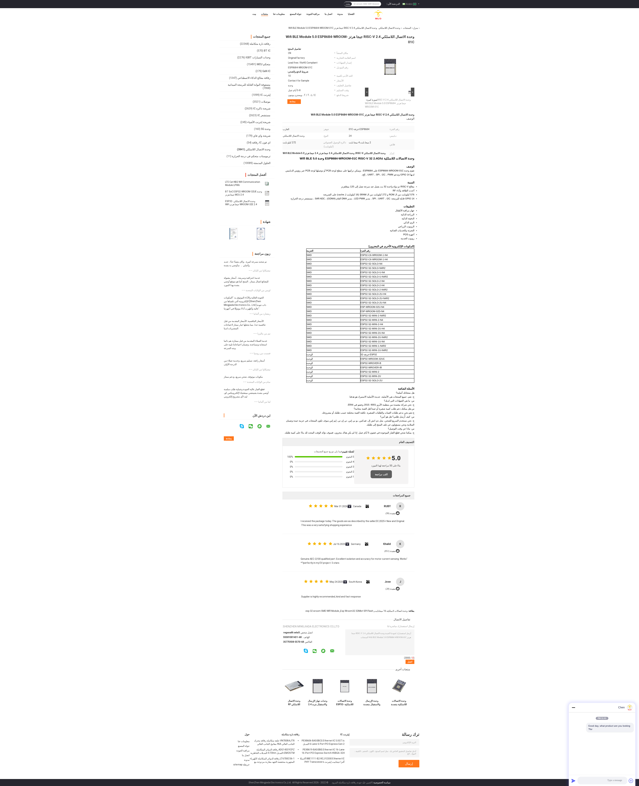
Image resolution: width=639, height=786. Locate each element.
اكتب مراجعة (381, 474)
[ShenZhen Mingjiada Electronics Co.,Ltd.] (378, 15)
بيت (254, 14)
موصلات (265, 101)
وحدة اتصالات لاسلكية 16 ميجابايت (391, 611)
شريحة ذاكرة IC (261, 108)
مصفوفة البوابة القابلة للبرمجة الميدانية (249, 84)
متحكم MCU (263, 64)
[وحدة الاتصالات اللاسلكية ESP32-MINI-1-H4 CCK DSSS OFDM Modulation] (344, 686)
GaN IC (266, 71)
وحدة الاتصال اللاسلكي (389, 28)
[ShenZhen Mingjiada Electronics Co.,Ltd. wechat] (253, 426)
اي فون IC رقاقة (261, 142)
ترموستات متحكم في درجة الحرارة (251, 156)
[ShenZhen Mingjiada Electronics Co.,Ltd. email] (270, 426)
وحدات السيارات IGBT (258, 57)
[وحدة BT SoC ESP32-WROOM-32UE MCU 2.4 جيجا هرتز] (267, 193)
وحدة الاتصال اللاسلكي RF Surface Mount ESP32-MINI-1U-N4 (294, 703)
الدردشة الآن (394, 3)
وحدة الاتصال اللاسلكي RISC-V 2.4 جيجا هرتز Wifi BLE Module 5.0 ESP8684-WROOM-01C (388, 103)
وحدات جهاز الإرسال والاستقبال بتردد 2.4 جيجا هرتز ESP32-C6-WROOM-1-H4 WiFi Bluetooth (317, 703)
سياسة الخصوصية (382, 782)
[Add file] (631, 780)
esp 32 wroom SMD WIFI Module (322, 611)
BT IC (267, 50)
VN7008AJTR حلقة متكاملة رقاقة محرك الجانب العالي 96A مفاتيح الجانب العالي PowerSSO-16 (274, 742)
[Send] (573, 780)
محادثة (293, 101)
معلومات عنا (279, 14)
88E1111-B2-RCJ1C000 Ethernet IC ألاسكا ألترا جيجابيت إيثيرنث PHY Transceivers (322, 760)
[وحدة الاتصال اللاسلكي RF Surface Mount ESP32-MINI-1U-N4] (294, 686)
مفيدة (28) (391, 589)
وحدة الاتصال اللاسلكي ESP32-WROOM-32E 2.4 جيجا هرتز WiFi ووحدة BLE (241, 204)
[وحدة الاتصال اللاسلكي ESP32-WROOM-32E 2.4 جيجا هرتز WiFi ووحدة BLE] (267, 203)
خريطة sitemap (241, 764)
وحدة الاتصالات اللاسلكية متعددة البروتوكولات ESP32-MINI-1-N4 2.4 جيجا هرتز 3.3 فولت (399, 703)
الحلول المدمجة (261, 163)
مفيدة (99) (391, 513)
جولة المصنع (296, 14)
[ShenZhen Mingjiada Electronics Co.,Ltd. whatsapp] (261, 426)
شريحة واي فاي (261, 135)
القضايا (351, 14)
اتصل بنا (328, 14)
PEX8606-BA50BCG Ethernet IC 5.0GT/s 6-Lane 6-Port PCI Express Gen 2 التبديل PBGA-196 (323, 742)
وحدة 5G (265, 129)
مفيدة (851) (390, 551)
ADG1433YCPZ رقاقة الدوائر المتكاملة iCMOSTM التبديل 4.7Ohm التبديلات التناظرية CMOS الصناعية (272, 751)
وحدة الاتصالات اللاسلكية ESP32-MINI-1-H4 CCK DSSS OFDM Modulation (344, 703)
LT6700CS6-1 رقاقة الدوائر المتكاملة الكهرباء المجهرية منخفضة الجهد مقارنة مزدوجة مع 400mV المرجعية (272, 760)
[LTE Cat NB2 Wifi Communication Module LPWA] (267, 184)
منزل (415, 28)
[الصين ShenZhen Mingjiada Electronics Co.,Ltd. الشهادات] (233, 233)
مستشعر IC (263, 115)
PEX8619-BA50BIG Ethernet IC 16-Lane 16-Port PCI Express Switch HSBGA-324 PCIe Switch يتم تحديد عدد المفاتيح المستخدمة (323, 751)
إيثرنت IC (265, 94)
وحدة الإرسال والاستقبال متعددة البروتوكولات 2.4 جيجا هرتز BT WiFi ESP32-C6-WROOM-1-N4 (372, 703)
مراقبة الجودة (313, 14)
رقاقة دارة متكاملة (260, 43)
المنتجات (407, 28)
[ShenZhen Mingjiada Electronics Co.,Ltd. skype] (244, 426)
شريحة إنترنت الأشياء (258, 122)
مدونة (340, 14)
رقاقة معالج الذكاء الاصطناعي (253, 77)
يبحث (348, 4)
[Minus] (573, 708)
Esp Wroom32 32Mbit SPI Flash (356, 611)
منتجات (264, 14)
